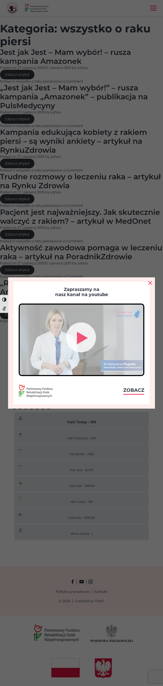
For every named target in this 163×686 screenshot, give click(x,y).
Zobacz (133, 390)
